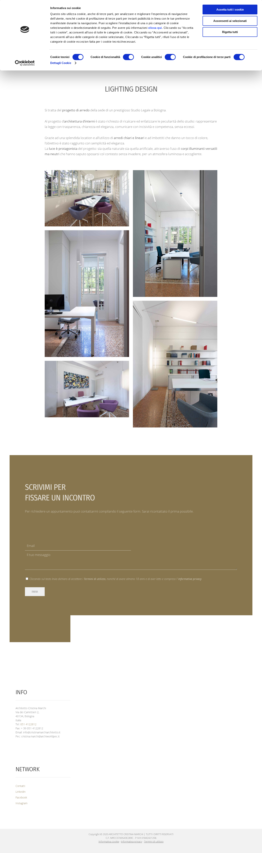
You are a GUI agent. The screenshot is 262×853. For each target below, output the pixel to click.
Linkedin (21, 791)
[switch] (128, 57)
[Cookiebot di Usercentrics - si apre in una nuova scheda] (25, 63)
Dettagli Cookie (60, 63)
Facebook (21, 797)
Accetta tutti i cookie (230, 9)
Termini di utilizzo (94, 579)
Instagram (21, 803)
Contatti (20, 786)
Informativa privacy (189, 579)
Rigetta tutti (230, 32)
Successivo (209, 438)
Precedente (53, 438)
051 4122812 (28, 724)
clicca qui (155, 27)
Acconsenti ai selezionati (230, 20)
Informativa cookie (109, 841)
